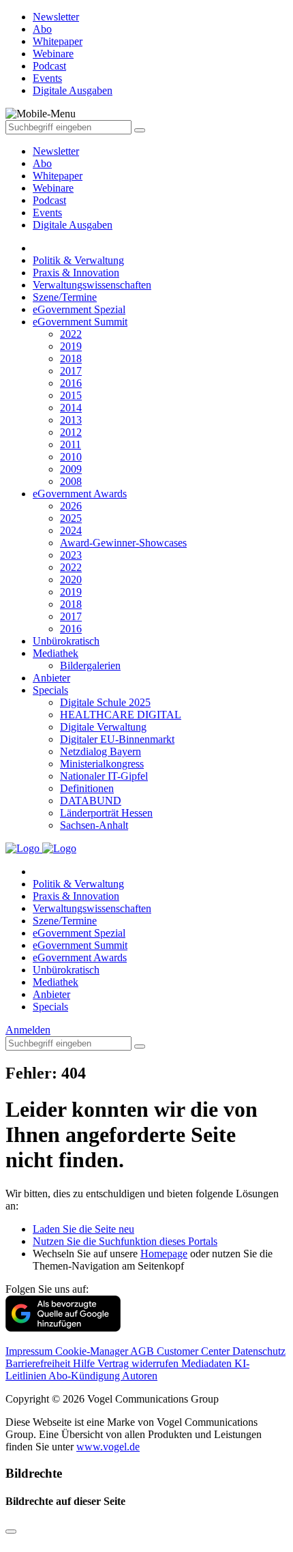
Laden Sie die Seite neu (83, 1229)
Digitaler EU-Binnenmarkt (117, 739)
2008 (71, 481)
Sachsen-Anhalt (94, 825)
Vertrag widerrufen (139, 1363)
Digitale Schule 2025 (105, 702)
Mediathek (55, 653)
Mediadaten (207, 1363)
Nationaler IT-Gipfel (104, 776)
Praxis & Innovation (76, 272)
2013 (71, 420)
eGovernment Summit (80, 321)
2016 (71, 383)
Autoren (139, 1375)
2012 (71, 432)
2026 (71, 506)
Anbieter (51, 678)
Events (47, 212)
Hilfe (85, 1363)
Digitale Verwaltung (103, 727)
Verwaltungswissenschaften (92, 285)
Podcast (49, 200)
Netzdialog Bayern (100, 751)
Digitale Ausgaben (72, 225)
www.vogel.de (108, 1446)
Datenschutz (259, 1351)
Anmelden (27, 1030)
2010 (71, 457)
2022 (71, 334)
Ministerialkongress (102, 764)
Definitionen (87, 788)
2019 (71, 346)
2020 (71, 579)
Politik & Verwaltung (78, 260)
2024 (71, 530)
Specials (50, 690)
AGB (143, 1351)
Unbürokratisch (66, 641)
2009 (71, 469)
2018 (71, 358)
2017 (71, 371)
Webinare (53, 188)
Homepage (163, 1253)
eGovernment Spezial (79, 309)
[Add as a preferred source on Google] (63, 1328)
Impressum (30, 1351)
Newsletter (56, 151)
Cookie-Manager (92, 1351)
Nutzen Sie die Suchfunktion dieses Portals (125, 1241)
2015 (71, 395)
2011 (70, 444)
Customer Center (194, 1351)
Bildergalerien (90, 665)
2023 (71, 555)
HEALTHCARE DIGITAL (120, 714)
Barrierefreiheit (39, 1363)
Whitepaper (57, 175)
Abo (42, 163)
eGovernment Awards (80, 493)
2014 (71, 407)
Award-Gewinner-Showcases (123, 542)
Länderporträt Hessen (106, 813)
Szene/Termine (65, 297)
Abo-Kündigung (85, 1375)
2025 (71, 518)
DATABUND (90, 800)
